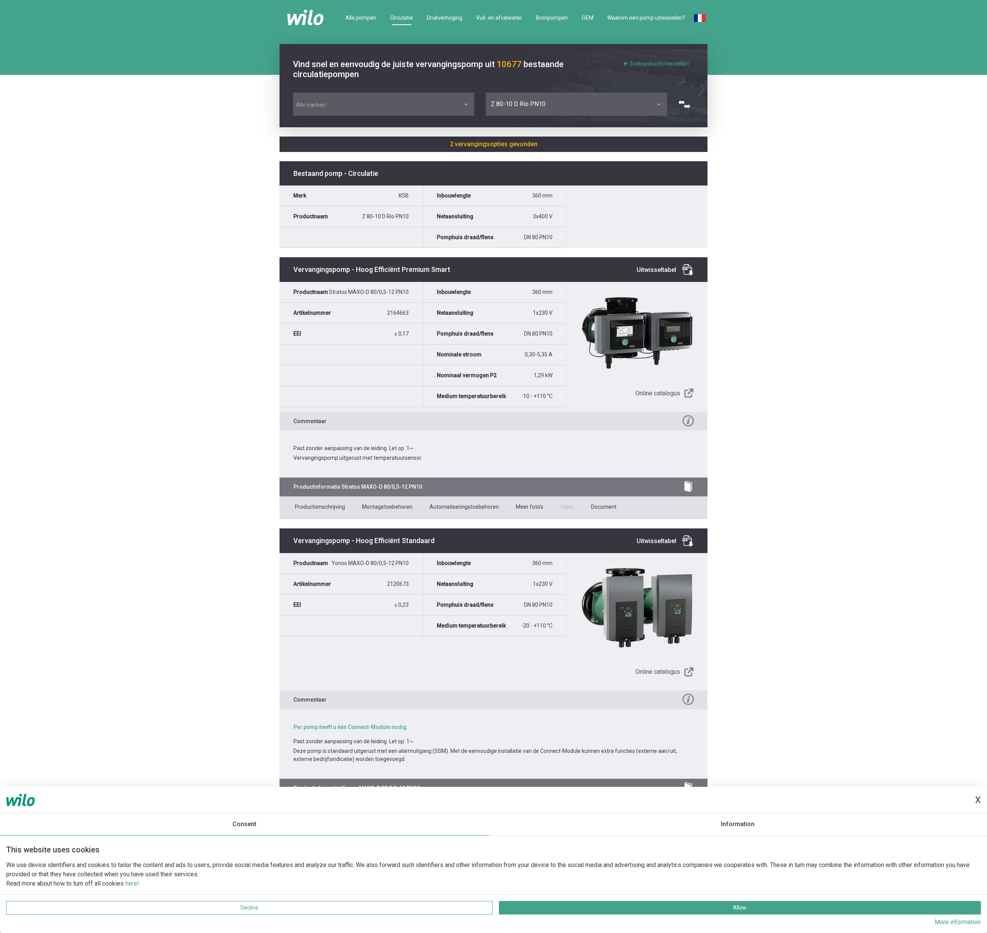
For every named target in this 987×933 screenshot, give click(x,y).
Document (603, 507)
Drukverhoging (444, 18)
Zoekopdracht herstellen (658, 64)
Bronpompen (552, 18)
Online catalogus (657, 393)
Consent (244, 824)
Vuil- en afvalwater (499, 18)
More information (958, 922)
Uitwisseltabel (656, 269)
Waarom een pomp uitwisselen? (646, 18)
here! (132, 883)
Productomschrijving (320, 507)
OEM (587, 18)
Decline (249, 907)
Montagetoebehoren (387, 507)
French (700, 18)
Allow (739, 907)
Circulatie (401, 18)
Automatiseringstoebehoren (464, 507)
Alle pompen (360, 18)
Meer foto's (529, 507)
